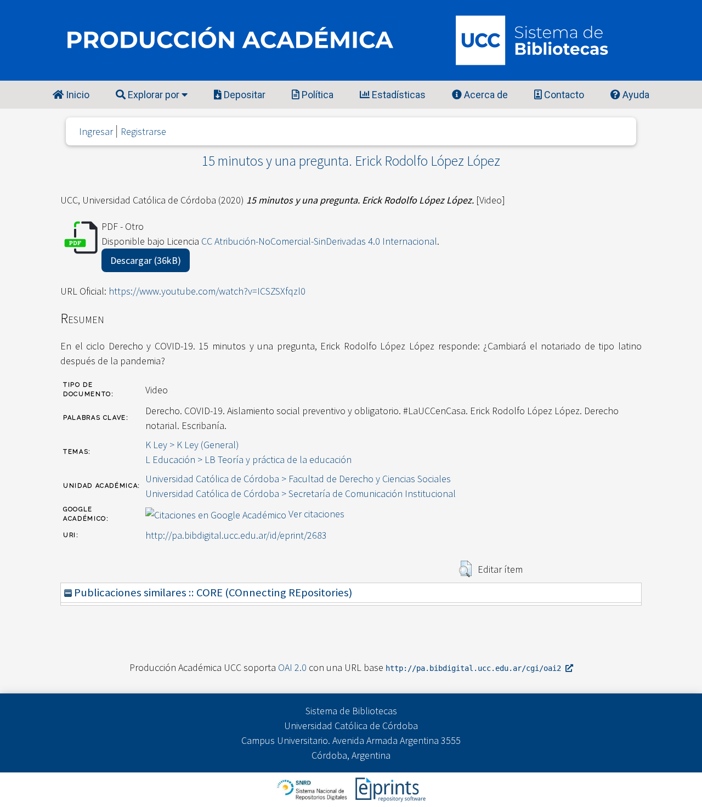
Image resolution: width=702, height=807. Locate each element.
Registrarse (143, 131)
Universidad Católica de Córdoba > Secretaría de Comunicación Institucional (300, 493)
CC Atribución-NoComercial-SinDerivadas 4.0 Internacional (319, 241)
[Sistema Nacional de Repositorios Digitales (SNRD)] (313, 788)
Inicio (76, 94)
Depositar (243, 94)
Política (316, 94)
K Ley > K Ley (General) (192, 444)
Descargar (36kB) (145, 260)
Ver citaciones (316, 513)
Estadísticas (398, 94)
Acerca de (485, 94)
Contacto (563, 94)
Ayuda (634, 94)
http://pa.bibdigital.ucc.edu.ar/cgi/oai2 (475, 668)
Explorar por (154, 94)
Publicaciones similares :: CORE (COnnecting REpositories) (212, 592)
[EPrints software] (389, 788)
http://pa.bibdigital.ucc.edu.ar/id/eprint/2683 (236, 535)
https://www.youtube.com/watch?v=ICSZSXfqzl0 (207, 291)
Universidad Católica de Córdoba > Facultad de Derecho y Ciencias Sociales (298, 478)
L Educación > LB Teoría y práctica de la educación (248, 459)
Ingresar (96, 131)
